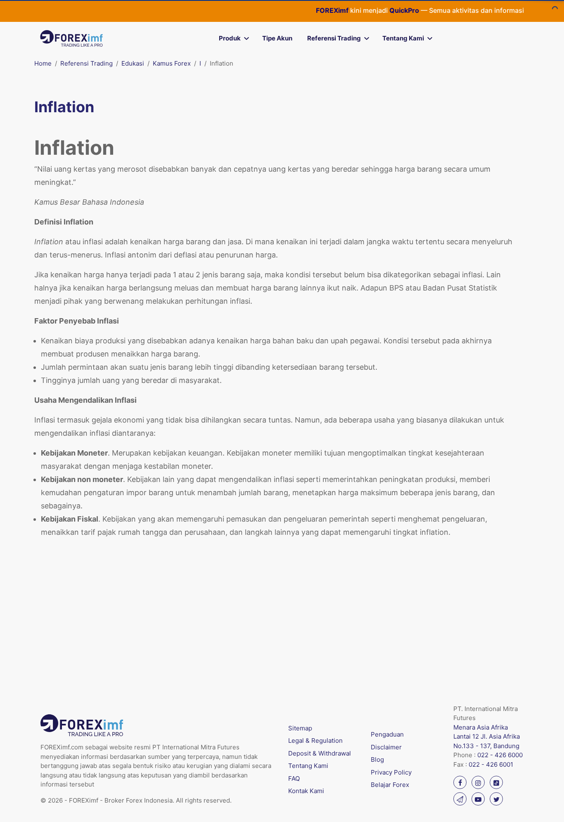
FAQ (294, 778)
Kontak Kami (306, 791)
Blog (377, 759)
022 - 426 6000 (500, 755)
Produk (230, 38)
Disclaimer (386, 747)
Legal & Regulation (315, 740)
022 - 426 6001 (491, 764)
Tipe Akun (277, 38)
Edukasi (132, 63)
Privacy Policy (391, 772)
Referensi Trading (334, 38)
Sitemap (300, 728)
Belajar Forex (390, 785)
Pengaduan (387, 734)
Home (43, 63)
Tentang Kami (403, 38)
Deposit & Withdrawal (319, 753)
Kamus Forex (172, 63)
